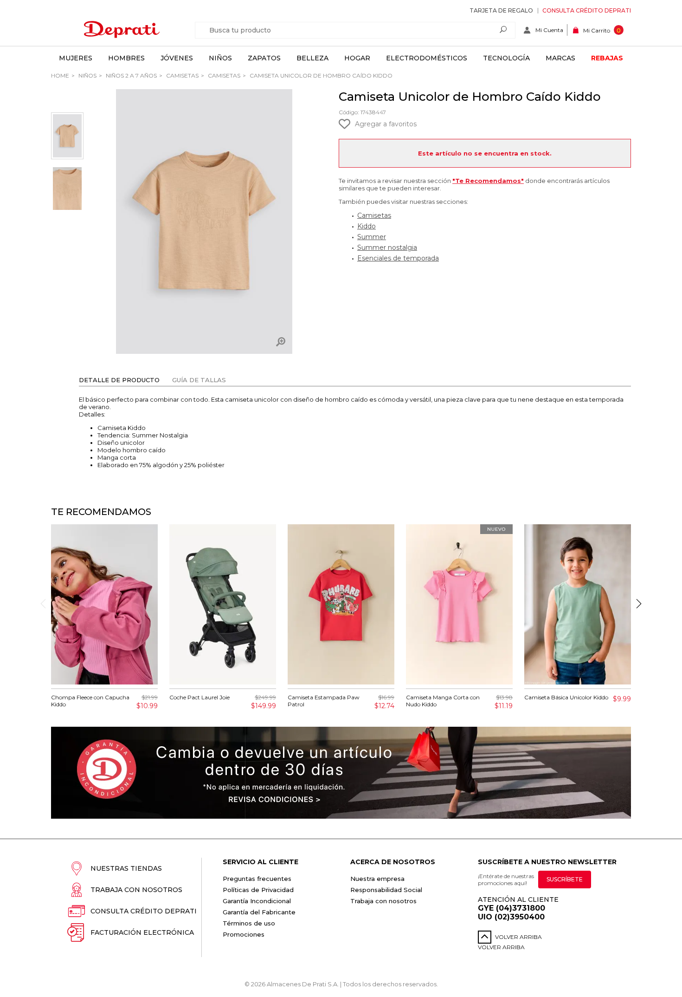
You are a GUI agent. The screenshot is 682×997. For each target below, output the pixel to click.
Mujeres (75, 58)
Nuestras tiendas (126, 868)
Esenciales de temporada (398, 258)
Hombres (126, 58)
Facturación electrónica (142, 932)
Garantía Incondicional (257, 901)
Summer (371, 237)
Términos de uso (249, 923)
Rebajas (607, 58)
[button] (638, 604)
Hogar (357, 58)
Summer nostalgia (387, 247)
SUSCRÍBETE (565, 879)
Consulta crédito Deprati (586, 10)
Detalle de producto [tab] (119, 380)
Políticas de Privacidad (258, 889)
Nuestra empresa (377, 878)
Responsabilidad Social (386, 889)
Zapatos (264, 58)
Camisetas (182, 75)
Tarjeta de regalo (501, 10)
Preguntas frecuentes (257, 878)
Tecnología (506, 58)
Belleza (312, 58)
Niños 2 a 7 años (130, 75)
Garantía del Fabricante (259, 912)
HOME (60, 75)
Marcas (560, 58)
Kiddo (366, 226)
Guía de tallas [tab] (199, 380)
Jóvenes (177, 58)
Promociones (243, 934)
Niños (220, 58)
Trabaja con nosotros (136, 890)
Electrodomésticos (426, 58)
